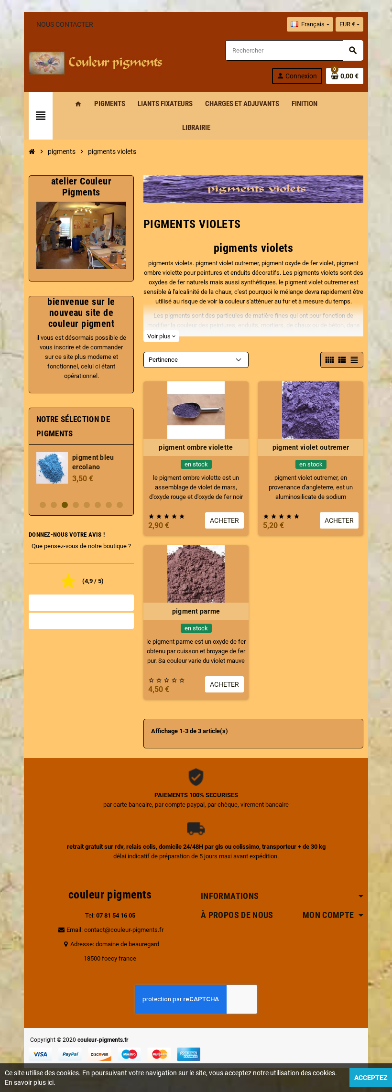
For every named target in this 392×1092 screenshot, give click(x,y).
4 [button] (76, 505)
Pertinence (163, 359)
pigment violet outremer (310, 447)
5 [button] (87, 505)
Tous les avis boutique (81, 602)
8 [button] (120, 505)
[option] (81, 472)
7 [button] (109, 505)
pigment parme (196, 611)
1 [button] (43, 505)
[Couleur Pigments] (96, 61)
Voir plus (161, 336)
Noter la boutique (81, 621)
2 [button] (54, 505)
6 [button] (98, 505)
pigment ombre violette (196, 447)
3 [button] (65, 505)
